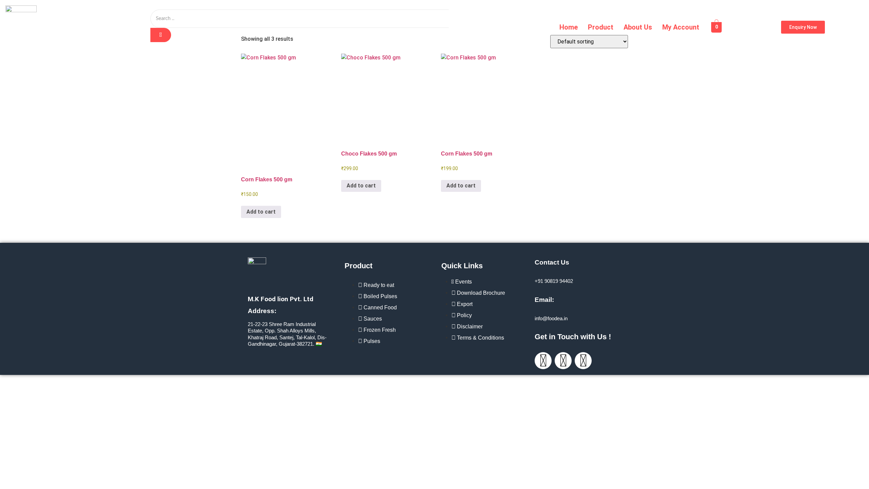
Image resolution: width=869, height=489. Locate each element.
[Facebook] (563, 360)
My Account (680, 27)
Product (600, 27)
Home (568, 27)
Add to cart (261, 212)
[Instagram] (543, 360)
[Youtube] (583, 360)
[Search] (160, 35)
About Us (638, 27)
